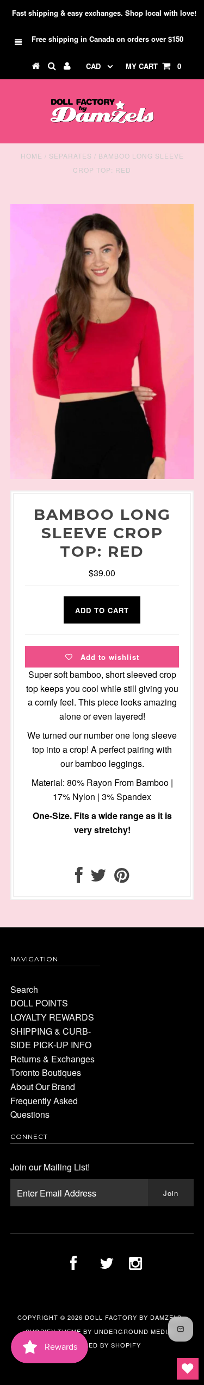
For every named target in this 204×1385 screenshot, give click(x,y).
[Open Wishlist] (188, 1369)
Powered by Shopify (102, 1344)
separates (70, 155)
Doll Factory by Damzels (133, 1317)
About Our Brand (42, 1086)
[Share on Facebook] (79, 878)
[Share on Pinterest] (121, 878)
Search (24, 989)
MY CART (153, 66)
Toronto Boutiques (45, 1072)
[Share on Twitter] (98, 878)
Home (31, 155)
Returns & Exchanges (52, 1059)
